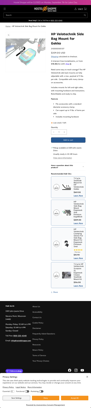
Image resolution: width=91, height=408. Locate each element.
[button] (4, 8)
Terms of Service (39, 355)
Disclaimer (37, 328)
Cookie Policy (38, 323)
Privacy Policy (38, 339)
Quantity (54, 127)
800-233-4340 (56, 21)
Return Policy (38, 350)
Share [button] (55, 292)
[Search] (84, 15)
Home (8, 26)
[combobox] (45, 15)
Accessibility (37, 312)
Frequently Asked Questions (44, 334)
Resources (37, 345)
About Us (36, 306)
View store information (62, 158)
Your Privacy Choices (41, 361)
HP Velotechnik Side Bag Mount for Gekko (29, 26)
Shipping (54, 56)
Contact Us (37, 317)
